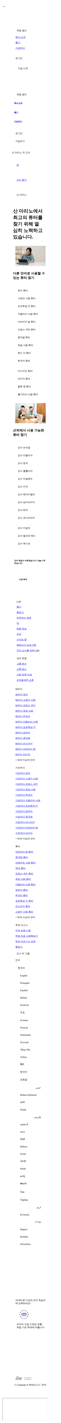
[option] (30, 975)
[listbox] (30, 1107)
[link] (30, 37)
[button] (30, 68)
